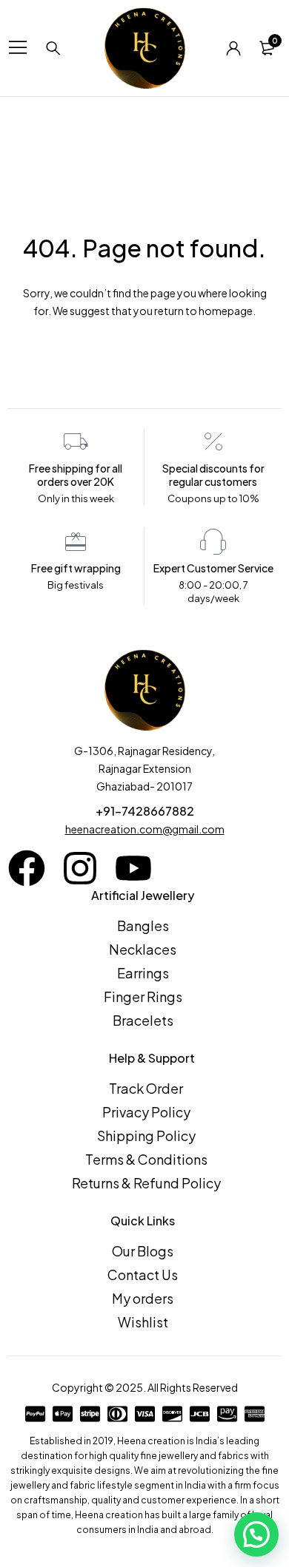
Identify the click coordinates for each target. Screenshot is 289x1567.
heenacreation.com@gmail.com (145, 829)
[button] (256, 1534)
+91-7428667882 (145, 811)
